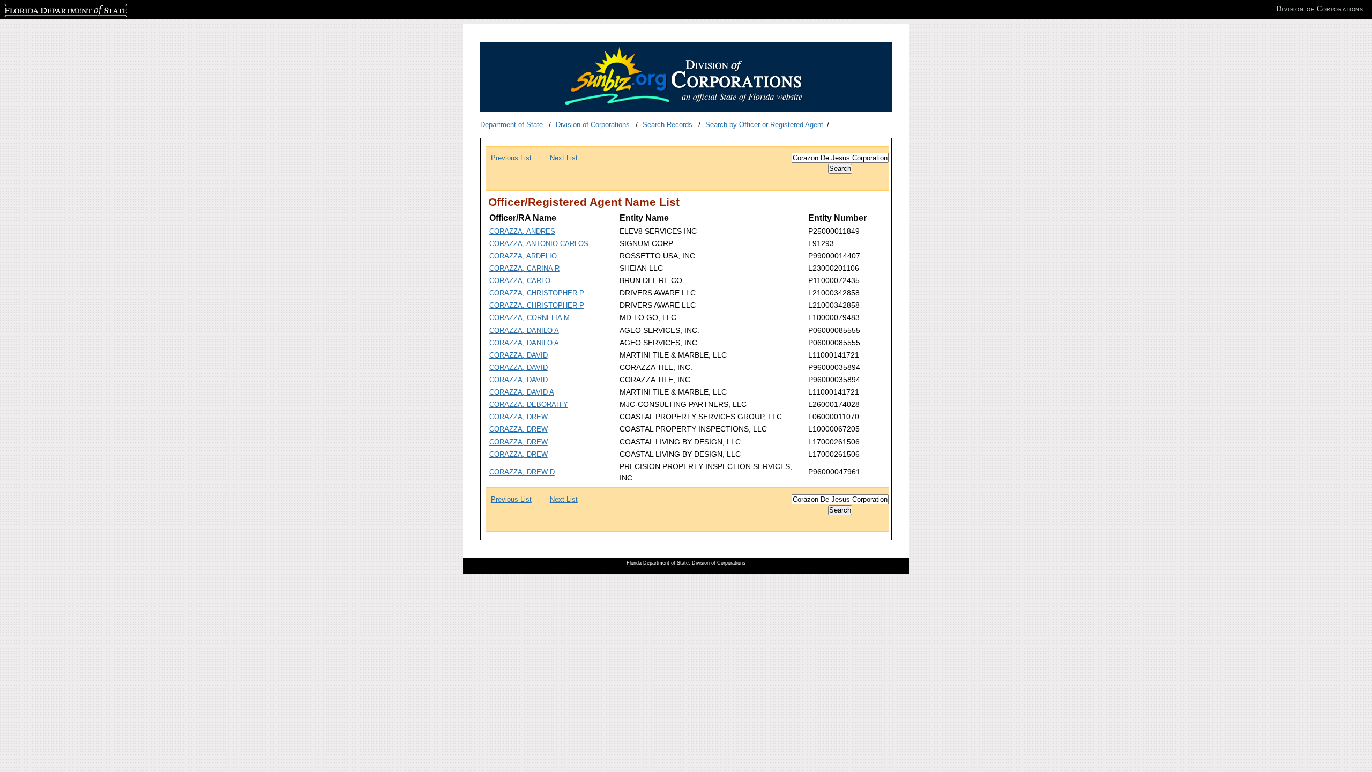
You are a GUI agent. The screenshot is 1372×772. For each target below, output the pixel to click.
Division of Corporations (593, 125)
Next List (564, 158)
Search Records (667, 125)
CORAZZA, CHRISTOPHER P (536, 293)
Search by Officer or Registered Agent (764, 125)
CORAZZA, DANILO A (524, 330)
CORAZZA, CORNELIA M (529, 318)
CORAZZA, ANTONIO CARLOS (538, 244)
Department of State (511, 125)
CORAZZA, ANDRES (522, 231)
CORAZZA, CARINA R (524, 268)
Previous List (511, 158)
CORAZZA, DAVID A (521, 392)
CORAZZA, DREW (518, 417)
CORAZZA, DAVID (518, 355)
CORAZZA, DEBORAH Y (528, 404)
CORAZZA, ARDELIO (523, 256)
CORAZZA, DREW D (522, 472)
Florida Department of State (47, 9)
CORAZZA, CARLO (519, 281)
